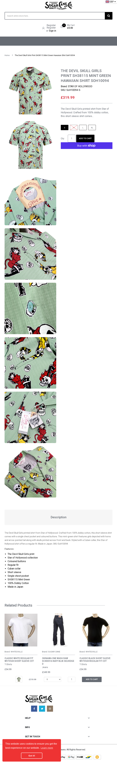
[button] (8, 635)
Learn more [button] (47, 748)
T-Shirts (8, 664)
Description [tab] (58, 517)
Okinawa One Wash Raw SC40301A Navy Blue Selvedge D (58, 661)
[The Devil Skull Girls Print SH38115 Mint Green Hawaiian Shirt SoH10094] (19, 679)
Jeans (45, 667)
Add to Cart (85, 138)
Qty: (63, 138)
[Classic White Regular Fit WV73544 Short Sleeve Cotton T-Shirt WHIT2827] (21, 630)
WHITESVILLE (17, 652)
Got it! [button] (31, 755)
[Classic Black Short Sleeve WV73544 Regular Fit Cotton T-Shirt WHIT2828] (96, 630)
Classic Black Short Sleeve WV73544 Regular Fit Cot (95, 659)
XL (92, 127)
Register (51, 25)
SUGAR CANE (54, 652)
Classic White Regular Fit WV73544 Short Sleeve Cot (19, 659)
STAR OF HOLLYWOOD (80, 86)
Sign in (52, 30)
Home (7, 55)
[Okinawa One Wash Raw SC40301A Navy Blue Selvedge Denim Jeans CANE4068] (58, 630)
